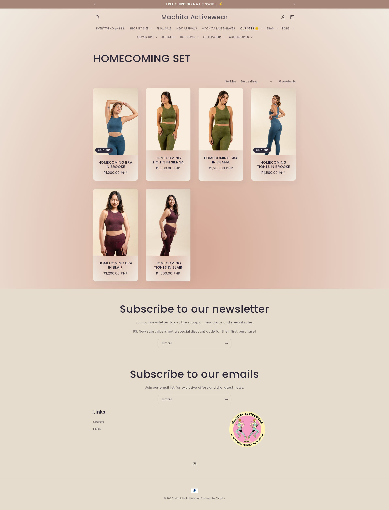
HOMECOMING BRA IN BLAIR (116, 265)
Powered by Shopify (213, 498)
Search (98, 422)
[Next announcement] (294, 4)
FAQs (97, 429)
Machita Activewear (187, 498)
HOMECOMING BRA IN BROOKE (116, 164)
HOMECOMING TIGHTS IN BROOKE (273, 164)
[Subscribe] (226, 343)
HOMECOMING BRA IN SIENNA (221, 160)
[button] (97, 17)
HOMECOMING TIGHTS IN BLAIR (168, 265)
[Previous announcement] (94, 4)
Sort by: (230, 81)
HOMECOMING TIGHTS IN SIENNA (168, 160)
